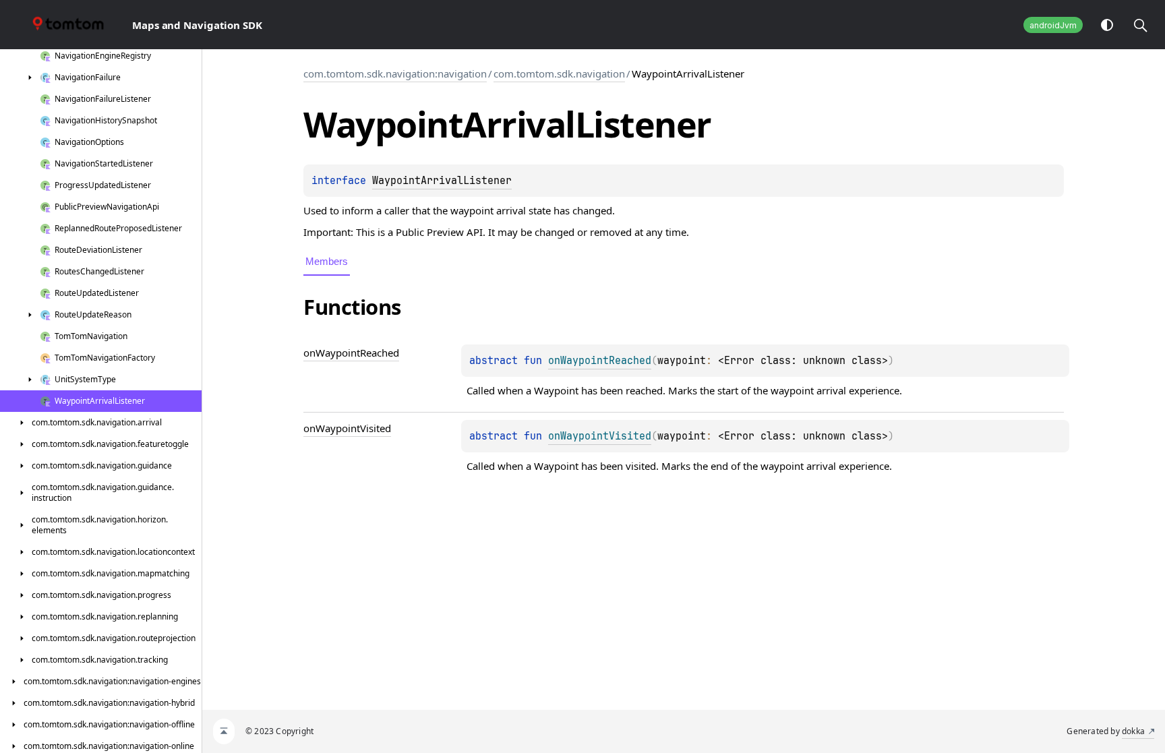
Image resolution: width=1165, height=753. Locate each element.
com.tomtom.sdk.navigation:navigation (395, 73)
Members (326, 261)
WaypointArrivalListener (442, 180)
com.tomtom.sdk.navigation (559, 73)
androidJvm (1053, 25)
